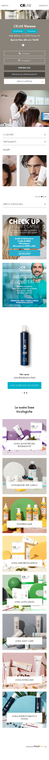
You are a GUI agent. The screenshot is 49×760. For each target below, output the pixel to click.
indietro (4, 6)
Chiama (25, 54)
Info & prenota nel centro (24, 385)
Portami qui (24, 68)
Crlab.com (43, 6)
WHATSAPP (25, 61)
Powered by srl (36, 746)
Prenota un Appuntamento (24, 74)
